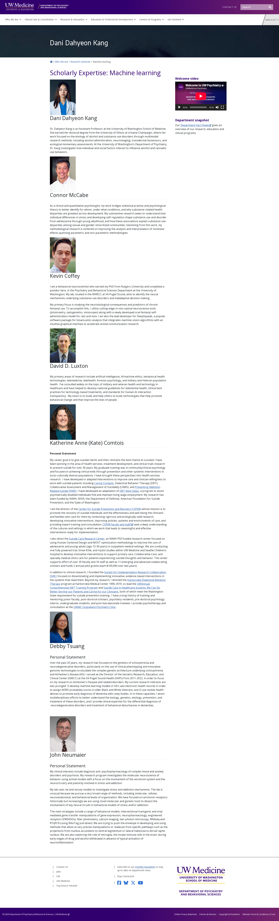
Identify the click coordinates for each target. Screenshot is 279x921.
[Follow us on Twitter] (134, 882)
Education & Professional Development (112, 19)
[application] (201, 96)
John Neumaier (68, 754)
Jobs (58, 871)
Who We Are (11, 19)
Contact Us (229, 7)
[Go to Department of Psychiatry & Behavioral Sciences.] (51, 61)
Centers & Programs (150, 19)
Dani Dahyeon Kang (73, 118)
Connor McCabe (69, 194)
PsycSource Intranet (66, 885)
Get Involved (174, 19)
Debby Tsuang (67, 646)
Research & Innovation (72, 19)
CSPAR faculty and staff (116, 524)
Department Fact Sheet (194, 125)
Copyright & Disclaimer (229, 914)
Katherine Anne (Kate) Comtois (87, 442)
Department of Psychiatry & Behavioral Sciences (31, 914)
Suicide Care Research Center (86, 538)
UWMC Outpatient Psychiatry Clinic (94, 607)
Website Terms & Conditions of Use (259, 914)
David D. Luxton (69, 365)
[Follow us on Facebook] (120, 882)
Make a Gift (272, 20)
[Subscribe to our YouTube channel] (142, 882)
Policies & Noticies (207, 914)
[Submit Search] (270, 7)
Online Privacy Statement (185, 914)
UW (58, 876)
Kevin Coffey (65, 275)
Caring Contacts (104, 483)
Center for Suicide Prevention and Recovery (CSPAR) (109, 509)
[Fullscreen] (222, 107)
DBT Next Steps (129, 491)
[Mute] (217, 107)
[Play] (179, 107)
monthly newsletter (145, 866)
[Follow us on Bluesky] (127, 882)
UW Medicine (63, 880)
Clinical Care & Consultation (39, 19)
